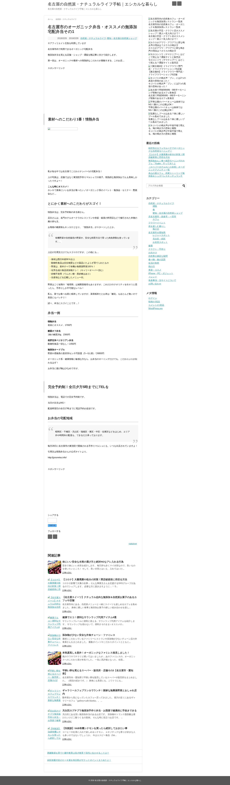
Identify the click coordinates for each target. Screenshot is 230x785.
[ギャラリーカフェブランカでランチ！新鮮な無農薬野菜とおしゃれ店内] (54, 696)
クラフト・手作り (156, 249)
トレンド (152, 277)
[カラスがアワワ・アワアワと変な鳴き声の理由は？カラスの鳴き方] (167, 45)
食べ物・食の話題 (156, 259)
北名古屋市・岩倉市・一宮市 (162, 216)
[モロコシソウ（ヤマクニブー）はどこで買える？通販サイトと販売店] (167, 57)
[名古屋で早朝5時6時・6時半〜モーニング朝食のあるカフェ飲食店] (167, 93)
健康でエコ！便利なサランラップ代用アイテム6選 (89, 617)
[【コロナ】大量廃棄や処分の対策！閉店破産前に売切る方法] (54, 585)
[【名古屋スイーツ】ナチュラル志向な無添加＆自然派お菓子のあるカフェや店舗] (54, 602)
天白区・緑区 (159, 239)
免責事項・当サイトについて (162, 280)
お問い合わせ (154, 284)
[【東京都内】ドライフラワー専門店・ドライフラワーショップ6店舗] (167, 69)
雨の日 (151, 266)
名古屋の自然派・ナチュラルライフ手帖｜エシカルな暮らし (103, 4)
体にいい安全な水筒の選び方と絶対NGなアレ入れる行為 (93, 561)
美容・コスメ (154, 270)
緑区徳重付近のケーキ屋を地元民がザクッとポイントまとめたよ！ (79, 760)
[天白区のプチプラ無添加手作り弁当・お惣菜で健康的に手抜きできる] (54, 716)
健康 (150, 246)
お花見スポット (160, 242)
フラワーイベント (156, 223)
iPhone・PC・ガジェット (160, 273)
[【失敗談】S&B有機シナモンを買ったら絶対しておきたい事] (54, 733)
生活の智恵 (153, 263)
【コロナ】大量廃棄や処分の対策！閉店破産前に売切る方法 (94, 579)
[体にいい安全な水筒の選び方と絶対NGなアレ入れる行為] (54, 567)
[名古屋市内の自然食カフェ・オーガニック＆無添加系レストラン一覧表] (167, 21)
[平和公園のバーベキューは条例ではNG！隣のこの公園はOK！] (167, 104)
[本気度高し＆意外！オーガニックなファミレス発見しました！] (54, 658)
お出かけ (152, 252)
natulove (133, 544)
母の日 (156, 229)
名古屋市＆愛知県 (156, 232)
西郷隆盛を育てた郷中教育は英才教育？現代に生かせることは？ (78, 753)
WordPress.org (155, 308)
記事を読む (67, 573)
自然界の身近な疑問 (158, 256)
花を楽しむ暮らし (156, 226)
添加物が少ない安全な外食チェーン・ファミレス (88, 635)
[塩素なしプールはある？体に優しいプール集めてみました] (167, 116)
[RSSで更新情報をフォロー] (179, 3)
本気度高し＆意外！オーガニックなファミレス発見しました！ (96, 652)
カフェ (156, 219)
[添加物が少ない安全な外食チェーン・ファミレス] (54, 640)
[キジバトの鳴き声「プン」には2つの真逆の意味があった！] (167, 81)
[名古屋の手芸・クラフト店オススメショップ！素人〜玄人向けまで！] (167, 33)
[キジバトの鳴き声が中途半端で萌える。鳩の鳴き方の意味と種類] (167, 128)
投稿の (154, 302)
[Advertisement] (70, 88)
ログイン (152, 298)
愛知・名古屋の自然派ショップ (122, 38)
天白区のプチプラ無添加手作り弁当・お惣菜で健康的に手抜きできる (99, 710)
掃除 (155, 206)
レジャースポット (161, 235)
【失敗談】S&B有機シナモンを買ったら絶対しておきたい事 (94, 728)
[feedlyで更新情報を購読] (174, 3)
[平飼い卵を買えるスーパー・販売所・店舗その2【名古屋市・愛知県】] (54, 676)
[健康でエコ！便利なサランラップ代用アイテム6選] (54, 622)
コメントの (156, 305)
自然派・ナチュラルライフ (93, 38)
